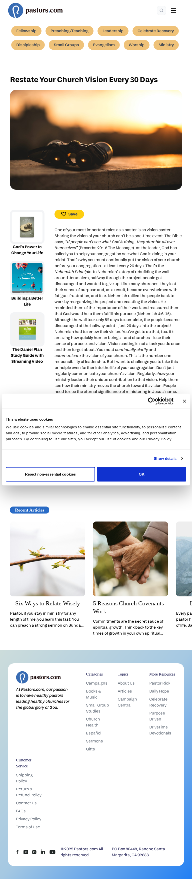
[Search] (161, 10)
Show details (165, 458)
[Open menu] (173, 10)
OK (141, 474)
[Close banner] (184, 401)
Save (73, 214)
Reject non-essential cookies (50, 474)
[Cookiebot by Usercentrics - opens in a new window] (152, 401)
